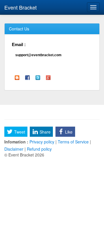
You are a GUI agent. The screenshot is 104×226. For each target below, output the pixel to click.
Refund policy (39, 149)
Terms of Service (73, 142)
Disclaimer (14, 149)
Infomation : (16, 142)
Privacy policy (41, 142)
